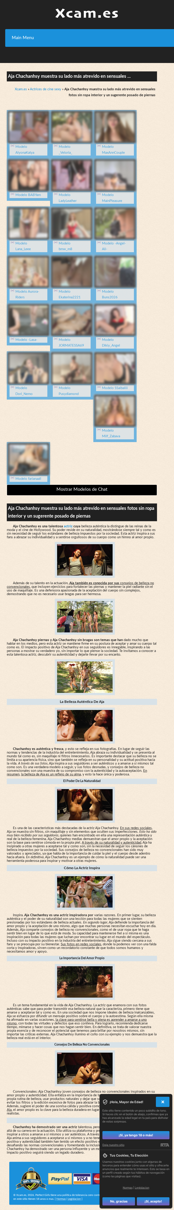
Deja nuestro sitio (113, 1145)
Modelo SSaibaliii (115, 388)
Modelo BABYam (28, 195)
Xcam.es (21, 89)
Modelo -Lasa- (26, 340)
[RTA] (164, 1145)
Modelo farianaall (28, 478)
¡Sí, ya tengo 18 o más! (136, 1135)
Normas (61, 1198)
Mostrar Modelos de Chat (81, 489)
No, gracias (119, 1201)
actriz (68, 526)
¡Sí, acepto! (153, 1201)
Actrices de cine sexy (45, 89)
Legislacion (74, 1198)
